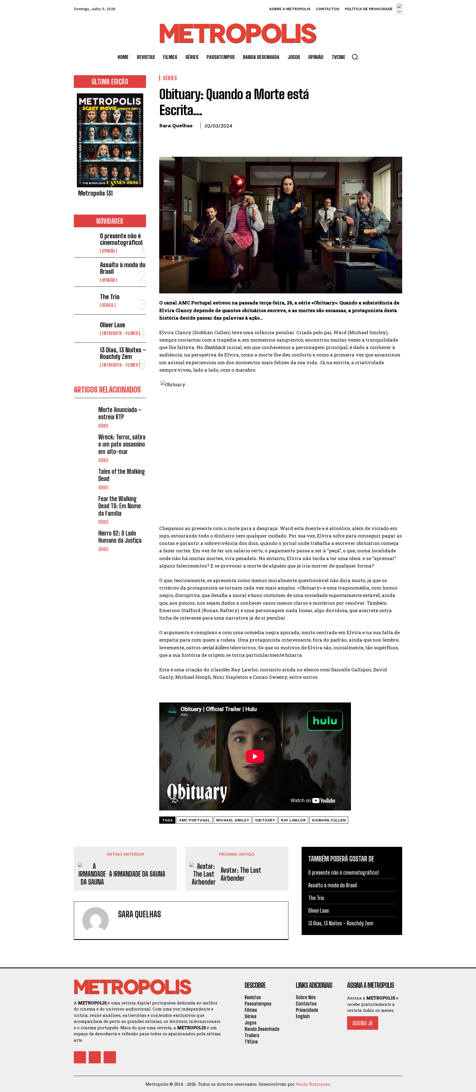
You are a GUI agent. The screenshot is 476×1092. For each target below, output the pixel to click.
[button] (354, 56)
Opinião (108, 251)
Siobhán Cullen (329, 820)
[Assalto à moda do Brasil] (85, 271)
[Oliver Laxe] (85, 328)
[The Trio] (85, 300)
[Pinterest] (190, 138)
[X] (177, 138)
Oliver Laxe (112, 325)
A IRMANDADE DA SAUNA (137, 874)
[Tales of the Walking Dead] (85, 479)
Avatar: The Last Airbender (241, 874)
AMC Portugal (194, 820)
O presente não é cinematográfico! (121, 239)
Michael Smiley (232, 820)
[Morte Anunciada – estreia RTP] (85, 417)
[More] (215, 138)
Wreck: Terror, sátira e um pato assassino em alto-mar (121, 444)
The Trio (110, 297)
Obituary (265, 820)
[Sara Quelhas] (98, 920)
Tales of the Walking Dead (121, 475)
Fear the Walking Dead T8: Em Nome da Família (119, 506)
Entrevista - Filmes (120, 333)
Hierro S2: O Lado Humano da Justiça (120, 536)
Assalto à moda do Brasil (122, 268)
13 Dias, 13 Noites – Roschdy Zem (123, 353)
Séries (107, 305)
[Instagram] (95, 1057)
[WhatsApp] (202, 138)
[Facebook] (164, 138)
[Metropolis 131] (110, 140)
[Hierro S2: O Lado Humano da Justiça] (85, 541)
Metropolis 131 (95, 193)
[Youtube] (110, 1057)
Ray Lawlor (293, 820)
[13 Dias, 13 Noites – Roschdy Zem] (85, 356)
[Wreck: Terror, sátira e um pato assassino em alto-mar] (85, 444)
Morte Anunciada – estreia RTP (120, 413)
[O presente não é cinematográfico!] (85, 242)
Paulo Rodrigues (313, 1084)
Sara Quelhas (176, 125)
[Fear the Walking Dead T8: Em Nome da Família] (85, 506)
